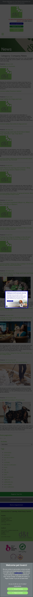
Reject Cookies (18, 593)
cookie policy (18, 573)
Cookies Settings (17, 586)
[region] (16, 580)
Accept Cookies (18, 589)
